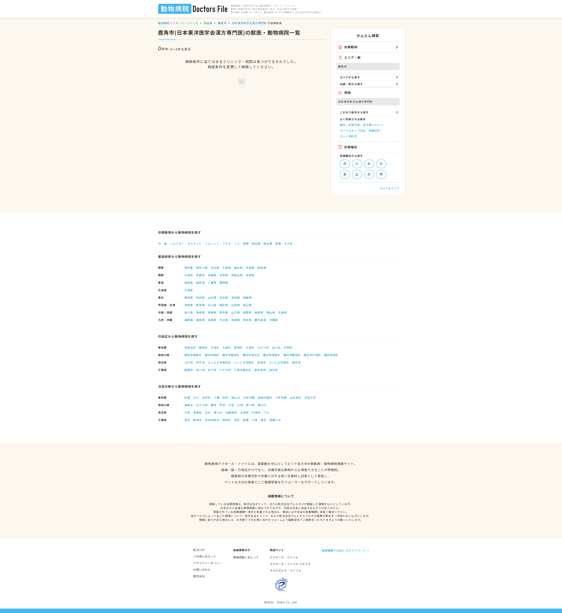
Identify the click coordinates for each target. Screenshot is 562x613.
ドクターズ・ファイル (284, 557)
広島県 (282, 312)
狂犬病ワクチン (373, 125)
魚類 (278, 243)
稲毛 (263, 420)
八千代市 (225, 370)
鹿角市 (222, 23)
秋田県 (208, 23)
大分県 (224, 320)
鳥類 (246, 243)
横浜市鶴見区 (292, 355)
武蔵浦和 (231, 412)
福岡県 (188, 320)
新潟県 (200, 305)
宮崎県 (235, 320)
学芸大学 (310, 397)
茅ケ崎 (250, 405)
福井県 (224, 305)
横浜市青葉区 (193, 355)
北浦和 (244, 412)
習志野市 (260, 370)
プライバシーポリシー (207, 563)
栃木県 (238, 267)
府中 (225, 397)
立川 (196, 397)
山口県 (235, 312)
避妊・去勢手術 (350, 125)
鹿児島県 (260, 320)
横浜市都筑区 (231, 355)
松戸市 (212, 370)
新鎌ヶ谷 (275, 420)
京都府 (200, 275)
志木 (208, 412)
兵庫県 (212, 275)
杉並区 (215, 347)
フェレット (212, 243)
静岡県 (224, 282)
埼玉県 (215, 267)
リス (237, 243)
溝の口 (262, 405)
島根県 (259, 312)
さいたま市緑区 (279, 362)
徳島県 (200, 312)
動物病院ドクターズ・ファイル (178, 23)
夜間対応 (374, 130)
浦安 (187, 420)
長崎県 (200, 320)
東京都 (188, 267)
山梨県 (235, 305)
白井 (237, 420)
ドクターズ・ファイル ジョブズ (290, 564)
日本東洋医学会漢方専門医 (249, 23)
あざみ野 (201, 405)
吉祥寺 (206, 397)
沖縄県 (273, 320)
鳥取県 (247, 312)
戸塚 (231, 405)
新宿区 (238, 347)
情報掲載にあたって (246, 557)
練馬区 (203, 347)
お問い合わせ (202, 569)
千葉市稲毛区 (243, 370)
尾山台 (235, 397)
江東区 (250, 347)
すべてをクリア (390, 188)
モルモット (194, 243)
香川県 (188, 312)
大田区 (226, 347)
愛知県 (188, 282)
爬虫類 (256, 243)
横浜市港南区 (271, 355)
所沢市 (200, 362)
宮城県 (235, 297)
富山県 (247, 305)
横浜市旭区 (331, 355)
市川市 (200, 370)
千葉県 (226, 267)
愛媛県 (212, 312)
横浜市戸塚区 (312, 355)
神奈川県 (201, 267)
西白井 (226, 420)
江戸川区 (263, 347)
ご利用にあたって (204, 556)
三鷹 (217, 397)
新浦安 (197, 420)
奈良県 (224, 275)
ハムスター (177, 243)
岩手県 (224, 297)
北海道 (188, 290)
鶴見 (213, 405)
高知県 (224, 312)
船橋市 (188, 370)
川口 (266, 412)
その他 (288, 243)
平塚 (222, 405)
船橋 (246, 420)
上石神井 (295, 397)
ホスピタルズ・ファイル (285, 570)
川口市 (188, 362)
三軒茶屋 (281, 397)
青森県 (188, 297)
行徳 (255, 420)
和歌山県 (237, 275)
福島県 (247, 297)
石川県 (212, 305)
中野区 (288, 347)
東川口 (218, 412)
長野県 (188, 305)
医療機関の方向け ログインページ (344, 550)
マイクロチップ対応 (353, 130)
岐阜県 (200, 282)
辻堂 (240, 405)
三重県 (212, 282)
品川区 (276, 347)
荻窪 (187, 397)
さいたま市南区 (244, 362)
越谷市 (296, 362)
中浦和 (256, 412)
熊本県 (247, 320)
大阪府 (188, 275)
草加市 (261, 362)
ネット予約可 (348, 136)
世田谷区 (190, 347)
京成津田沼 (212, 420)
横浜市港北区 (251, 355)
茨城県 (250, 267)
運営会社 (199, 576)
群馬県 (262, 267)
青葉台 (188, 405)
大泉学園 (249, 397)
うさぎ (226, 243)
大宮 (187, 412)
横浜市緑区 (212, 355)
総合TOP (199, 550)
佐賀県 (212, 320)
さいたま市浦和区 (219, 362)
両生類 (267, 243)
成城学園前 (265, 397)
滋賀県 (250, 275)
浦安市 (273, 370)
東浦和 (197, 412)
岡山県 (271, 312)
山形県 (212, 297)
